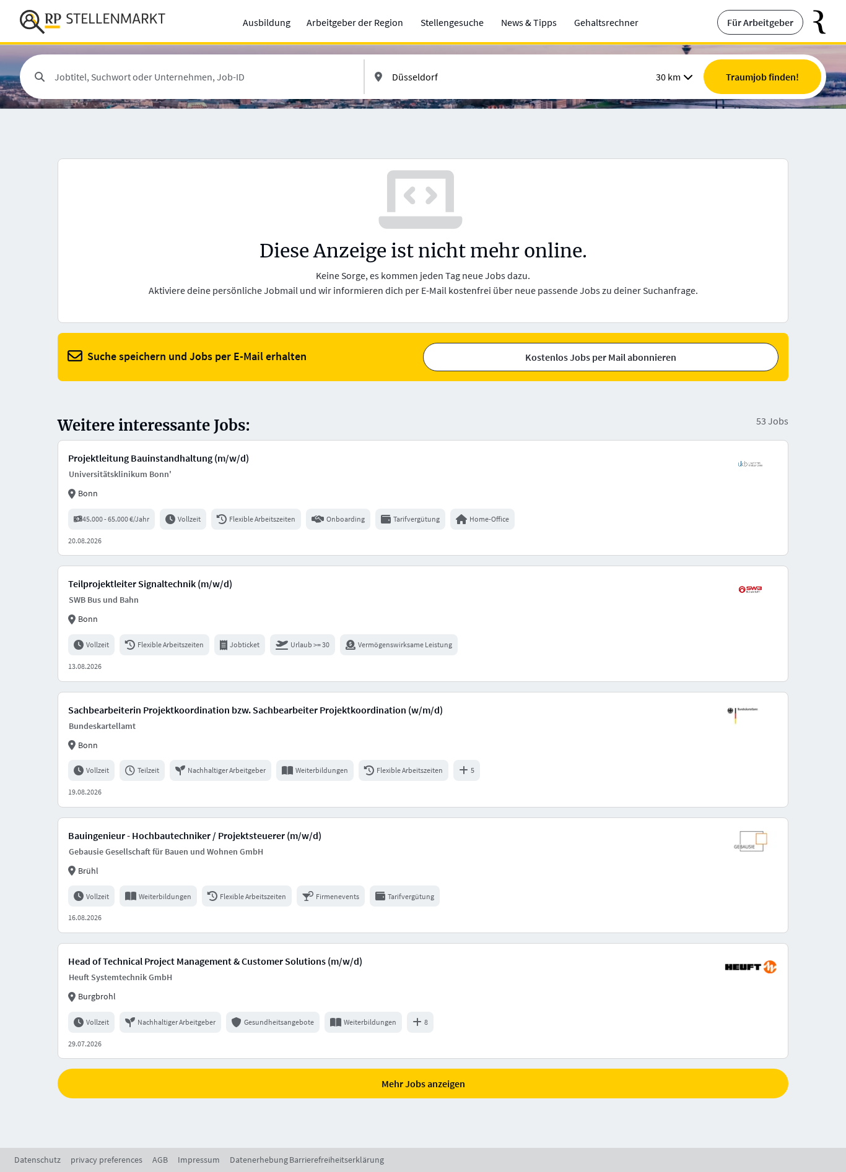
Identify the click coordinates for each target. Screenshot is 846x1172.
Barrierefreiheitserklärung (336, 1159)
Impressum (199, 1159)
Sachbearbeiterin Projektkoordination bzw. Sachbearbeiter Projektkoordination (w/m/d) (255, 710)
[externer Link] (814, 22)
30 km (668, 77)
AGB (160, 1159)
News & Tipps (529, 22)
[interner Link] (92, 22)
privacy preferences (106, 1159)
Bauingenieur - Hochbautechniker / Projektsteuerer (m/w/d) (194, 835)
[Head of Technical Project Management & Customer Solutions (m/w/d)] (423, 1001)
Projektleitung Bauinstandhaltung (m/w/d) (158, 458)
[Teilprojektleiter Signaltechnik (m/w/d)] (423, 623)
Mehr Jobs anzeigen (423, 1083)
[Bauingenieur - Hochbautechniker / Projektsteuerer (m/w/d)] (423, 875)
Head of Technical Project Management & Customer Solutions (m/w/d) (215, 961)
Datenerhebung (259, 1159)
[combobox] (204, 76)
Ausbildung (266, 22)
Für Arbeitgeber (760, 22)
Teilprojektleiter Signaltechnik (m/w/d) (150, 583)
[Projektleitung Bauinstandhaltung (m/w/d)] (423, 498)
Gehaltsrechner (606, 22)
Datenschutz (37, 1159)
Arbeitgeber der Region (355, 22)
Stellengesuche (452, 22)
